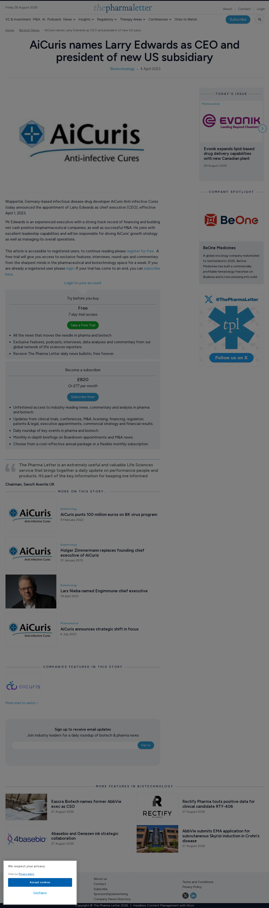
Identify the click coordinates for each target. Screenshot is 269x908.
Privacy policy (26, 874)
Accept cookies (40, 882)
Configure (40, 892)
